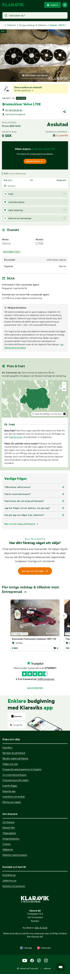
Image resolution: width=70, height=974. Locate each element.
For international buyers (14, 774)
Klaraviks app (8, 791)
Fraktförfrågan (9, 785)
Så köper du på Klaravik (13, 753)
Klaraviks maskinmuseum (14, 855)
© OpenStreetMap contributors (47, 414)
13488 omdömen (45, 679)
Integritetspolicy (10, 838)
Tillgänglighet (9, 833)
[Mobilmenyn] (65, 5)
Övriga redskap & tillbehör (33, 25)
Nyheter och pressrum (13, 886)
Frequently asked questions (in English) (21, 769)
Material (47, 968)
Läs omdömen (35, 687)
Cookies (6, 844)
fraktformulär (15, 437)
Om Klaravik (8, 822)
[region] (35, 399)
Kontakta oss (9, 875)
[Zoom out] (64, 389)
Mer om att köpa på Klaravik (19, 524)
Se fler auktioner (22, 90)
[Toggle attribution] (64, 414)
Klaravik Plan (8, 827)
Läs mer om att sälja (33, 571)
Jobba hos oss (9, 880)
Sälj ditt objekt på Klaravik (15, 758)
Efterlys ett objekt (11, 802)
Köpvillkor (7, 747)
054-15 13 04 (41, 927)
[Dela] (64, 111)
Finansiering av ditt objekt (15, 780)
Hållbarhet (7, 849)
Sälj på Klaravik (33, 161)
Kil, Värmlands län (13, 110)
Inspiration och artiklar (13, 796)
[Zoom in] (64, 384)
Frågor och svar (10, 764)
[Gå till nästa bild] (64, 616)
